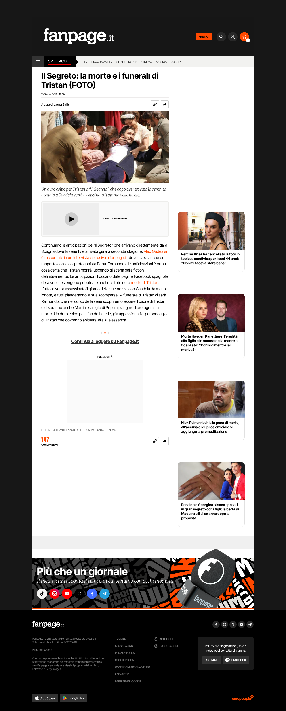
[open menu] (38, 61)
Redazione (122, 674)
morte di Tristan (144, 282)
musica (161, 62)
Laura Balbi (61, 104)
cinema (146, 62)
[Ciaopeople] (243, 699)
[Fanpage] (48, 624)
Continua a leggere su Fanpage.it (105, 341)
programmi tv (101, 62)
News (112, 430)
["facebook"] (92, 594)
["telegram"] (104, 594)
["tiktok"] (42, 594)
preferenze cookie (128, 681)
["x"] (79, 594)
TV (85, 62)
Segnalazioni (124, 645)
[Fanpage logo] (73, 36)
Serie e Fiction (126, 62)
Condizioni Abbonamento (132, 667)
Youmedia (121, 638)
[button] (165, 104)
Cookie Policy (124, 660)
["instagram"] (54, 594)
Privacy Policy (125, 653)
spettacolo (59, 61)
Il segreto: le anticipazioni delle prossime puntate (73, 430)
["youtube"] (67, 594)
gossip (176, 62)
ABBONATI (204, 36)
